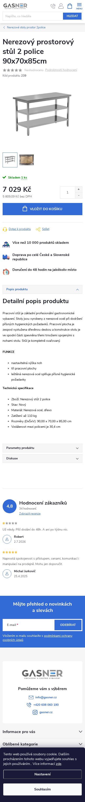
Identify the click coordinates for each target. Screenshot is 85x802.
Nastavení (42, 774)
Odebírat (68, 625)
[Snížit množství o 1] (78, 195)
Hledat (72, 16)
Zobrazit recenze (30, 514)
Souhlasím (42, 789)
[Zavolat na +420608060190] (53, 6)
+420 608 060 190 (46, 705)
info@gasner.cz (46, 697)
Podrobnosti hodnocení (61, 70)
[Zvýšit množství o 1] (78, 189)
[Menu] (79, 6)
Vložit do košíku (46, 209)
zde (58, 763)
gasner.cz (46, 712)
